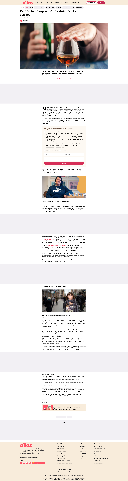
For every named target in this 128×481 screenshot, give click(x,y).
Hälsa (81, 448)
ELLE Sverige (48, 475)
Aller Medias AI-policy (63, 460)
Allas (47, 150)
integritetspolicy (55, 140)
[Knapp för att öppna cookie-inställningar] (107, 2)
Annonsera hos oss (99, 448)
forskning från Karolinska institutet (57, 245)
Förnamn (47, 154)
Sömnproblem (79, 7)
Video (62, 2)
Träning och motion (39, 7)
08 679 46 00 (80, 479)
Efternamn (67, 154)
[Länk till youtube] (27, 463)
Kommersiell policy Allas (64, 463)
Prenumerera (91, 2)
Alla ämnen (60, 448)
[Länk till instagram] (24, 463)
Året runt (97, 460)
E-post (46, 159)
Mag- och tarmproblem (68, 7)
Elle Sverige (44, 471)
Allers (96, 456)
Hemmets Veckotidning (101, 458)
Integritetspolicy (62, 458)
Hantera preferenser (63, 456)
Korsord (29, 7)
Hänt (48, 471)
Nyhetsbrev (60, 446)
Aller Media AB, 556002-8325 (57, 479)
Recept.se (63, 150)
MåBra (64, 471)
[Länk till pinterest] (30, 463)
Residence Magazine (82, 471)
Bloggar (67, 2)
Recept (68, 471)
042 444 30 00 (59, 478)
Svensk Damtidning (54, 471)
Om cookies (60, 453)
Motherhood (74, 471)
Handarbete (57, 2)
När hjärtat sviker (50, 7)
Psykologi (58, 7)
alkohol (69, 417)
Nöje (81, 458)
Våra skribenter (61, 451)
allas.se (83, 478)
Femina (61, 471)
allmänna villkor (50, 147)
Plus (79, 2)
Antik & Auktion (54, 150)
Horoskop (74, 2)
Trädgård (43, 2)
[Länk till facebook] (21, 463)
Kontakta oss (98, 446)
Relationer (50, 2)
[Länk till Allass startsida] (28, 3)
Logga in (101, 2)
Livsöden (37, 2)
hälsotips (59, 417)
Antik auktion (98, 463)
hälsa (21, 18)
